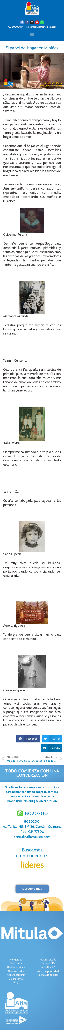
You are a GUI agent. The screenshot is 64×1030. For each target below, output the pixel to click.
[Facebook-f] (27, 22)
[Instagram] (32, 22)
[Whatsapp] (42, 22)
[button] (32, 34)
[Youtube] (37, 22)
